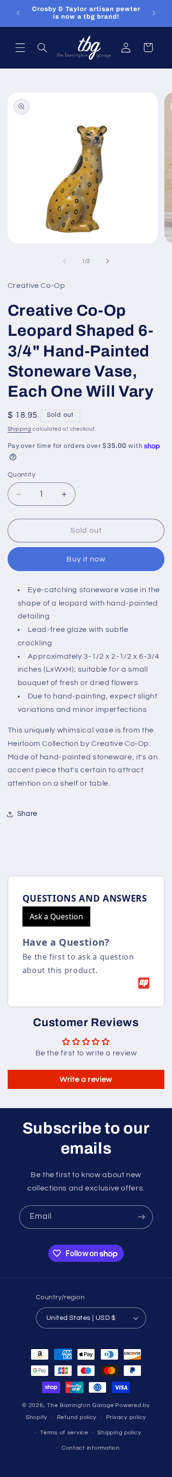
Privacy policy (126, 1417)
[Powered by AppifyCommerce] (144, 983)
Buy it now (86, 559)
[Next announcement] (153, 12)
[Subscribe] (141, 1217)
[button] (20, 47)
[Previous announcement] (18, 12)
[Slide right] (107, 261)
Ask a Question (56, 916)
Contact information (91, 1448)
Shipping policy (119, 1432)
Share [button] (27, 813)
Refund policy (77, 1417)
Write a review (86, 1079)
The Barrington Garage (80, 1405)
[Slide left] (64, 261)
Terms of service (64, 1432)
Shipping (20, 429)
